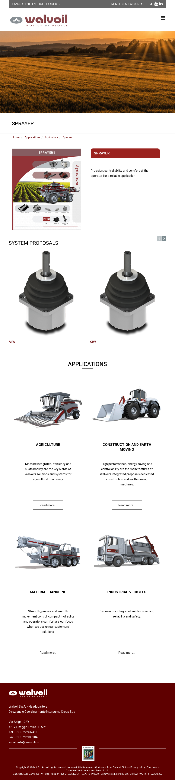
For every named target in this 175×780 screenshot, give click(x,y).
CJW (93, 342)
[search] (151, 4)
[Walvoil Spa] (37, 20)
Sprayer (67, 137)
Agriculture (51, 137)
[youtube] (156, 3)
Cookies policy (103, 767)
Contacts (140, 4)
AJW (12, 342)
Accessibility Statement (80, 767)
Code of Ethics (120, 767)
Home (15, 137)
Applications (32, 137)
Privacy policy (137, 767)
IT (29, 4)
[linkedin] (161, 3)
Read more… (48, 505)
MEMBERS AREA (121, 4)
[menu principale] (163, 17)
